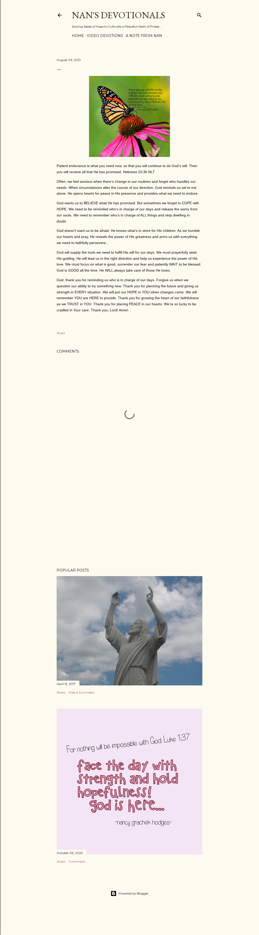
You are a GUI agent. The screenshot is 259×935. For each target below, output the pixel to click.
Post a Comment (81, 692)
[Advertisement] (129, 519)
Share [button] (61, 333)
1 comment (77, 861)
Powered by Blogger (133, 893)
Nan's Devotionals (118, 15)
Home (78, 35)
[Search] (199, 14)
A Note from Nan (144, 35)
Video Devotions (105, 35)
